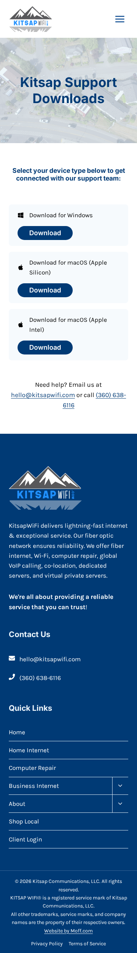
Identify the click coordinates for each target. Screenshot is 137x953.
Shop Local (24, 821)
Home (17, 732)
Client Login (25, 839)
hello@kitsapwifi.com (43, 395)
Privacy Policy (47, 944)
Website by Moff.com (68, 931)
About (17, 803)
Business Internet (34, 785)
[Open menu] (119, 18)
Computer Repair (32, 767)
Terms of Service (87, 944)
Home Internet (29, 750)
